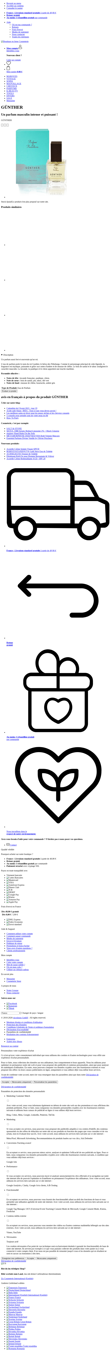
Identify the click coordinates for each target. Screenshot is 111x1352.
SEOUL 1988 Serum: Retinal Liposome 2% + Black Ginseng (32, 431)
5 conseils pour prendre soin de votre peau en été (27, 415)
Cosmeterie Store (13, 981)
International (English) (37, 1295)
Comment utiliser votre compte (19, 933)
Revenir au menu (13, 3)
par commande (26, 17)
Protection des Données (16, 1025)
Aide (8, 22)
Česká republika (30, 1346)
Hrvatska (21, 1331)
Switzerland (24, 1307)
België (17, 1336)
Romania (21, 1348)
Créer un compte (13, 60)
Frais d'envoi (17, 29)
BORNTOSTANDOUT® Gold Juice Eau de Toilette (29, 451)
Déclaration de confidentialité (13, 1087)
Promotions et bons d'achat (17, 946)
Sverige (19, 1319)
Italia (15, 1292)
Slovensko (22, 1339)
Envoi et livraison (14, 941)
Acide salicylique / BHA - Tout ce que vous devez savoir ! (31, 411)
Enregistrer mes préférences (13, 1258)
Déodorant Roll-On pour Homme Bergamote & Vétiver (30, 456)
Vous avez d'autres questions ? (19, 948)
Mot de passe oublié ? (15, 965)
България (22, 1324)
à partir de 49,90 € (31, 13)
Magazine (10, 979)
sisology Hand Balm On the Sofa (20, 433)
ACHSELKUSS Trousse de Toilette (21, 454)
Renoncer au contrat (9, 1046)
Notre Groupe (12, 990)
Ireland (18, 1344)
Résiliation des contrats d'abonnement (22, 1034)
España (18, 1312)
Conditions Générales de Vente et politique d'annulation (30, 1027)
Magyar (19, 1314)
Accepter (5, 1082)
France (18, 1297)
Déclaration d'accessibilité (17, 1029)
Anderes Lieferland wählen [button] (12, 1283)
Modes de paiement (20, 32)
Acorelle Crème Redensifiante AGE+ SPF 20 (25, 459)
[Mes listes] (8, 64)
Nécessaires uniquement (21, 1082)
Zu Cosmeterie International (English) (17, 1278)
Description (8, 355)
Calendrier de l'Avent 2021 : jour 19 (21, 408)
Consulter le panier (14, 8)
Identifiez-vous (12, 51)
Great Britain (25, 1322)
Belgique (21, 1327)
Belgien (19, 1334)
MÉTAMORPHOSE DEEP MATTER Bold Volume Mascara (33, 436)
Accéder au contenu (15, 6)
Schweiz (20, 1300)
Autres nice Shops (14, 1041)
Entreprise (10, 1039)
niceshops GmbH (20, 1018)
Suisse (17, 1305)
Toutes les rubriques (20, 37)
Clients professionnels (15, 950)
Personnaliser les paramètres (45, 1082)
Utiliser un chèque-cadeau (17, 969)
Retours (15, 27)
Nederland (22, 1317)
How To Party (12, 418)
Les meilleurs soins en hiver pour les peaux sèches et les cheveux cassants (37, 413)
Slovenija (21, 1309)
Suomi (17, 1341)
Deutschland (25, 1290)
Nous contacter (18, 34)
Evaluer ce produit (9, 391)
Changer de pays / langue (32, 1013)
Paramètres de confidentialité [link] (18, 1032)
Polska (18, 1329)
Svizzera (20, 1302)
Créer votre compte (14, 962)
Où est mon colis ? (14, 967)
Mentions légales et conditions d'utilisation (24, 1022)
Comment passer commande (18, 936)
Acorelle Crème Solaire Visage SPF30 (22, 449)
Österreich (22, 1288)
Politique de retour (14, 943)
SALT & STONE (14, 428)
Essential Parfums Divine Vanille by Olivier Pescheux (29, 438)
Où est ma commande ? (22, 25)
